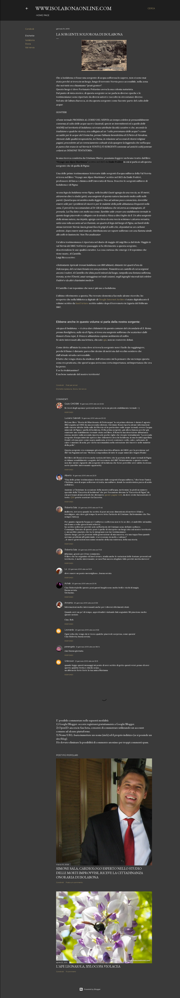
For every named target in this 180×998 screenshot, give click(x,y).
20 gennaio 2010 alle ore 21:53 (87, 630)
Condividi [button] (29, 29)
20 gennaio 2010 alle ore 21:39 (86, 603)
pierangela (70, 646)
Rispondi (69, 412)
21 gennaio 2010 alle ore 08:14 (88, 647)
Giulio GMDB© (72, 403)
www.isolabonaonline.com (73, 8)
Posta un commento (74, 882)
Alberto (68, 475)
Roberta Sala (71, 507)
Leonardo (69, 630)
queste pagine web (113, 495)
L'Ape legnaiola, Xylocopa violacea (88, 966)
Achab (68, 583)
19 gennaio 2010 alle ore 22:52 (92, 404)
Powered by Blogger (92, 989)
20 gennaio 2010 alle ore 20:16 (84, 583)
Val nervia (29, 47)
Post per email (71, 385)
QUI (73, 497)
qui (104, 339)
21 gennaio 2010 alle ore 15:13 (86, 661)
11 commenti (71, 971)
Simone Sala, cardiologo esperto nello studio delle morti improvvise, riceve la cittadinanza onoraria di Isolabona (99, 872)
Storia (28, 44)
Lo (66, 569)
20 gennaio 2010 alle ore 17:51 (90, 550)
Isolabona (30, 40)
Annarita (69, 603)
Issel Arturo (82, 303)
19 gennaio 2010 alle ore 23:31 (84, 475)
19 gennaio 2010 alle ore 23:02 (94, 418)
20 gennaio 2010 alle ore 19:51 (80, 569)
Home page (42, 15)
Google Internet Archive (112, 299)
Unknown (69, 661)
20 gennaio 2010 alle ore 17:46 (90, 508)
